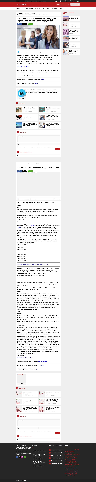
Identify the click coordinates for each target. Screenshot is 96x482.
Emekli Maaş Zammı (68, 454)
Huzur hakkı (70, 456)
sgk (67, 466)
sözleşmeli (72, 469)
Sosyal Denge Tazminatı (72, 466)
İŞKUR (69, 475)
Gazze (78, 454)
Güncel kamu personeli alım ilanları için (27, 83)
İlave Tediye (75, 473)
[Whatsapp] (25, 457)
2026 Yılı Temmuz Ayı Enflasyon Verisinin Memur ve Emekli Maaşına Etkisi (39, 462)
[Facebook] (17, 457)
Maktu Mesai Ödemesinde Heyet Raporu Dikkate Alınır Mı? (35, 1)
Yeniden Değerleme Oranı (70, 471)
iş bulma (73, 456)
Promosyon (76, 465)
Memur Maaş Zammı (69, 465)
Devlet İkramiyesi (69, 452)
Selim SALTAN (21, 383)
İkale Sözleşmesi (68, 473)
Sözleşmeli (32, 13)
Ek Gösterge (73, 453)
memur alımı (74, 464)
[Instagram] (22, 457)
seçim (66, 466)
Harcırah (66, 456)
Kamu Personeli (69, 459)
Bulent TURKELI (54, 127)
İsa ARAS (30, 118)
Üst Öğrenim (76, 471)
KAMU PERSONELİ (70, 460)
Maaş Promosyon (73, 462)
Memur (24, 13)
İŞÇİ (71, 475)
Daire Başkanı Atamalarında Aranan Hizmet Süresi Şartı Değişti (39, 466)
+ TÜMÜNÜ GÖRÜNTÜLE (60, 445)
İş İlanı (74, 475)
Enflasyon (74, 454)
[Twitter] (20, 457)
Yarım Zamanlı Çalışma (69, 470)
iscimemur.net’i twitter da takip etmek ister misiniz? (30, 79)
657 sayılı (32, 225)
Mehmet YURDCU (31, 111)
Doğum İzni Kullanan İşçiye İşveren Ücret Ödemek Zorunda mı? (39, 455)
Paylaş (20, 23)
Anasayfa (20, 13)
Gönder (31, 23)
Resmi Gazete (28, 13)
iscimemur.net (21, 98)
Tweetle (25, 23)
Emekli (77, 453)
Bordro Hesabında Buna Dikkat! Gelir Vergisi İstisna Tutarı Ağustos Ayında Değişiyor (39, 451)
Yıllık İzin (72, 471)
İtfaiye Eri (66, 475)
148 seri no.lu (20, 227)
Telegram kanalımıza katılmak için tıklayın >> (32, 75)
